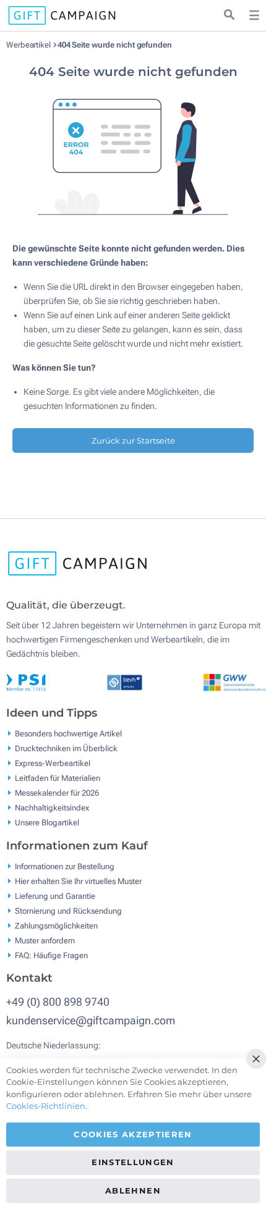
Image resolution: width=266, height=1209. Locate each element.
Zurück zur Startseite (133, 440)
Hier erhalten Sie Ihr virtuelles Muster (78, 880)
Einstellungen (133, 1162)
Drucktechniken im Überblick (66, 748)
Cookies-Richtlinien (45, 1106)
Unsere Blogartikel (47, 822)
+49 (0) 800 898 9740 (57, 1001)
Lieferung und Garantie (55, 895)
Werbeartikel (29, 44)
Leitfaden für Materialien (57, 778)
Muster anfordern (45, 940)
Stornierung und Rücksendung (68, 910)
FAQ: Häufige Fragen (51, 954)
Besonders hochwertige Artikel (68, 733)
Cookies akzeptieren (133, 1134)
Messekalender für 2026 (57, 793)
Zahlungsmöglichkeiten (56, 925)
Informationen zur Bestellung (64, 865)
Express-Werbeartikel (52, 763)
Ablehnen (133, 1190)
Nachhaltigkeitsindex (52, 807)
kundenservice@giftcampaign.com (90, 1020)
